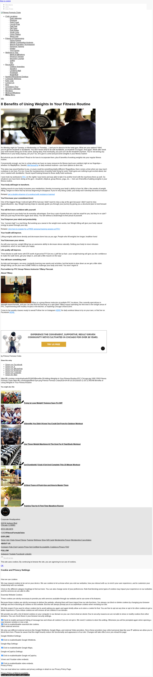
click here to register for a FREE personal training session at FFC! (34, 229)
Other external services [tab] (10, 626)
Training (30, 540)
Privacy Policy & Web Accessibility (14, 673)
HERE (58, 310)
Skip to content (5, 1)
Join (7, 7)
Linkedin (28, 554)
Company (5, 547)
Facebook (20, 554)
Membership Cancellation (81, 540)
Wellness (37, 540)
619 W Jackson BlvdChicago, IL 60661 (9, 524)
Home (3, 540)
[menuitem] (76, 5)
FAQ (67, 547)
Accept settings (7, 675)
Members (9, 5)
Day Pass (9, 9)
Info (2, 99)
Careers (20, 547)
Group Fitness (20, 540)
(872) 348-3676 (7, 529)
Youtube (12, 554)
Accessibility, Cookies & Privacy (52, 547)
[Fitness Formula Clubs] (11, 13)
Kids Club (13, 547)
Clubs (12, 540)
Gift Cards (50, 540)
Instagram (5, 554)
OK (2, 566)
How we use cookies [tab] (9, 579)
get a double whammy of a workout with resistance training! (31, 194)
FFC (24, 177)
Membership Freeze (63, 540)
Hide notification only (21, 675)
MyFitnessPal (32, 165)
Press (26, 547)
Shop (44, 540)
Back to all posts (10, 506)
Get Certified (34, 547)
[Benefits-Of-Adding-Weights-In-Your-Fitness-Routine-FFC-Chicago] (48, 144)
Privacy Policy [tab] (6, 665)
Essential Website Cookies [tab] (11, 595)
